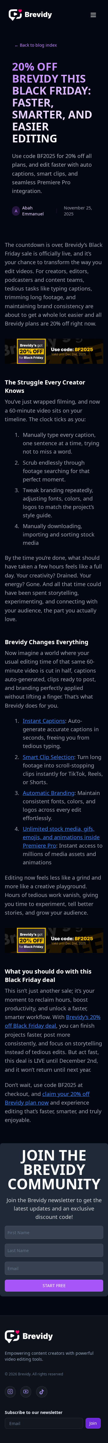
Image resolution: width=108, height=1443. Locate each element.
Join (93, 1423)
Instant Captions (44, 720)
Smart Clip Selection (48, 757)
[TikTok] (41, 1392)
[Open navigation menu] (93, 15)
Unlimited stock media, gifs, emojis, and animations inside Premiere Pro (61, 837)
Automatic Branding (48, 792)
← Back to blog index (35, 45)
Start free (54, 1285)
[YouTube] (25, 1392)
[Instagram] (10, 1392)
